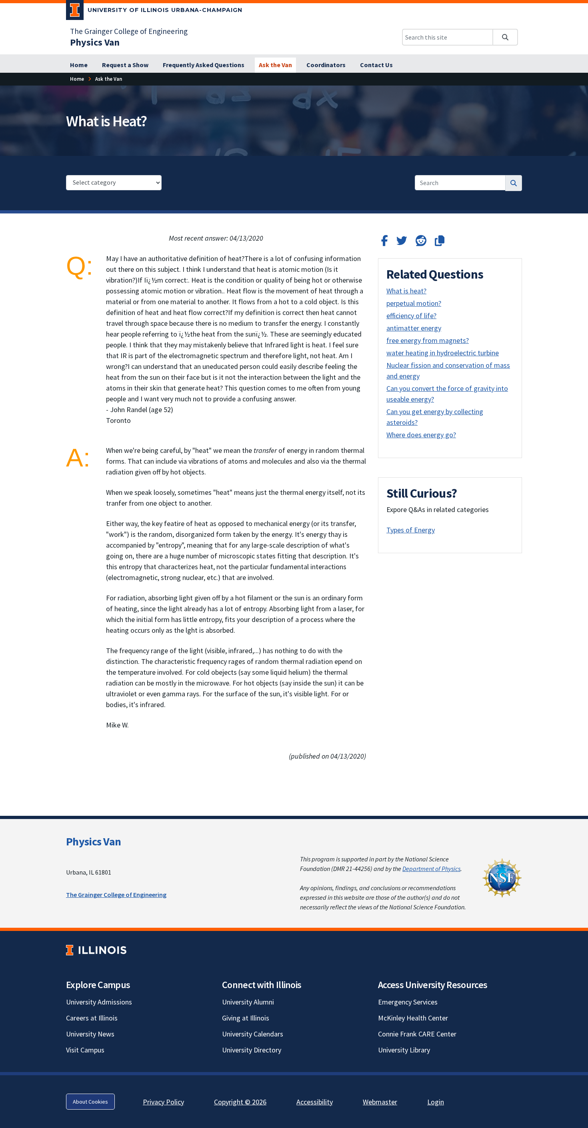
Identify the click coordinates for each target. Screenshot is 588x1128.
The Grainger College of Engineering (129, 31)
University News (90, 1033)
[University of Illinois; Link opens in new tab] (96, 950)
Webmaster (380, 1101)
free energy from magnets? (427, 340)
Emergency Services (408, 1001)
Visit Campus (85, 1049)
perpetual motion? (413, 303)
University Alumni (248, 1001)
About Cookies (90, 1101)
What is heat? (406, 290)
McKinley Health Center (413, 1017)
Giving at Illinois (245, 1017)
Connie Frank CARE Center (417, 1033)
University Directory (251, 1049)
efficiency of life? (411, 315)
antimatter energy (413, 328)
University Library (404, 1049)
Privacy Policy (163, 1101)
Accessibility (314, 1101)
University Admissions (99, 1001)
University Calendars (252, 1033)
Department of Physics (431, 869)
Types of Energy (410, 529)
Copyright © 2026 (240, 1101)
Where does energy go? (421, 434)
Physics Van (93, 841)
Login (435, 1101)
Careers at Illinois (92, 1017)
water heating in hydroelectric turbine (442, 352)
